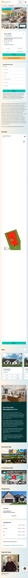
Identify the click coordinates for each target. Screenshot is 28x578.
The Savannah (6, 369)
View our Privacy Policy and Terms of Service (12, 98)
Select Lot (14, 343)
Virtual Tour (14, 515)
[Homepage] (6, 2)
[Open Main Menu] (25, 2)
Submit (14, 90)
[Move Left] (21, 349)
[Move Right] (25, 349)
